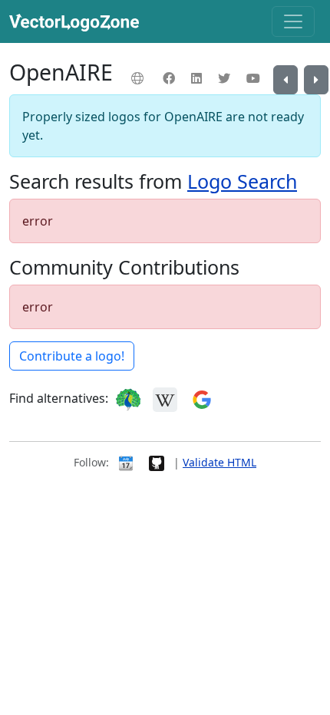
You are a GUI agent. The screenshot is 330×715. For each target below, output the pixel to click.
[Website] (139, 78)
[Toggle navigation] (293, 21)
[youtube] (255, 78)
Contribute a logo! (71, 356)
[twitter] (226, 78)
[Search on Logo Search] (128, 398)
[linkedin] (198, 78)
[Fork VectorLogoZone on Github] (156, 462)
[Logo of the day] (126, 462)
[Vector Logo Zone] (77, 21)
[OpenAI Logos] (285, 79)
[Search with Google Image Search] (202, 398)
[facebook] (171, 78)
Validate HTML (219, 462)
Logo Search (242, 181)
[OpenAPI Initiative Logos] (316, 79)
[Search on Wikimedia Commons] (165, 398)
